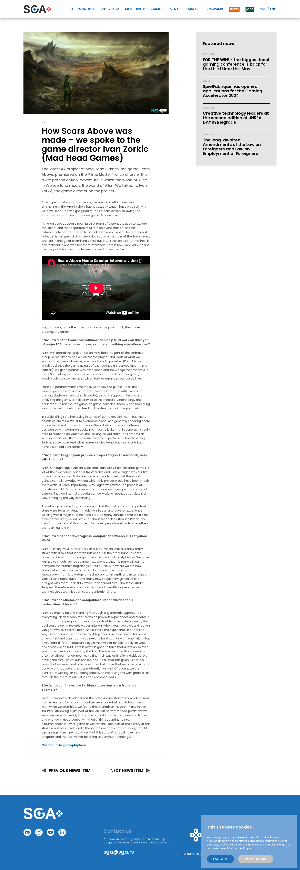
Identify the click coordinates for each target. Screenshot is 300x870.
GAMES (157, 9)
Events (174, 9)
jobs (249, 9)
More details (255, 859)
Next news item (127, 770)
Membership (135, 9)
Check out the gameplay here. (64, 745)
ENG (273, 9)
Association (82, 9)
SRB (263, 9)
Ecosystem (109, 9)
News (234, 9)
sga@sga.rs (118, 852)
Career (192, 9)
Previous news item (69, 770)
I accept (220, 859)
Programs (213, 9)
